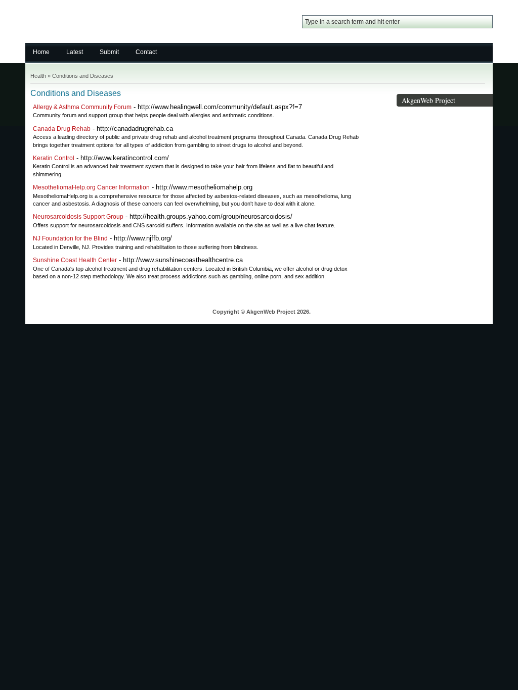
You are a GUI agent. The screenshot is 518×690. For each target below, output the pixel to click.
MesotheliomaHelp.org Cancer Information (91, 187)
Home (41, 52)
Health (38, 76)
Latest (74, 52)
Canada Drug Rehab (62, 128)
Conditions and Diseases (82, 76)
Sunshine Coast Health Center (75, 260)
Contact (146, 52)
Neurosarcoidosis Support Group (78, 216)
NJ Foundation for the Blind (70, 238)
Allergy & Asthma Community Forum (82, 107)
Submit (109, 52)
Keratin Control (53, 158)
